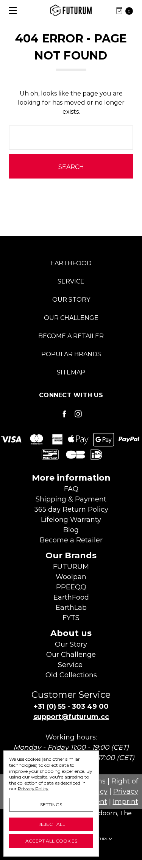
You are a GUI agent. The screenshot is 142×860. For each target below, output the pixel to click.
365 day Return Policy (71, 509)
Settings (51, 804)
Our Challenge (71, 317)
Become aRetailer (71, 540)
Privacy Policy (33, 788)
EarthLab (71, 607)
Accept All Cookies (51, 841)
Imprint (125, 801)
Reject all (51, 824)
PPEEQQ (71, 587)
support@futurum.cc (71, 717)
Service (71, 281)
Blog (71, 530)
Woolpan (71, 577)
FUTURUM (71, 566)
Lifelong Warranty (71, 519)
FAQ (71, 489)
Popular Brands (71, 354)
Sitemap (71, 372)
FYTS (71, 618)
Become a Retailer (71, 336)
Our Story (71, 299)
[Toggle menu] (10, 10)
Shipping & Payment (71, 499)
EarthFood (71, 263)
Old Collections (71, 675)
